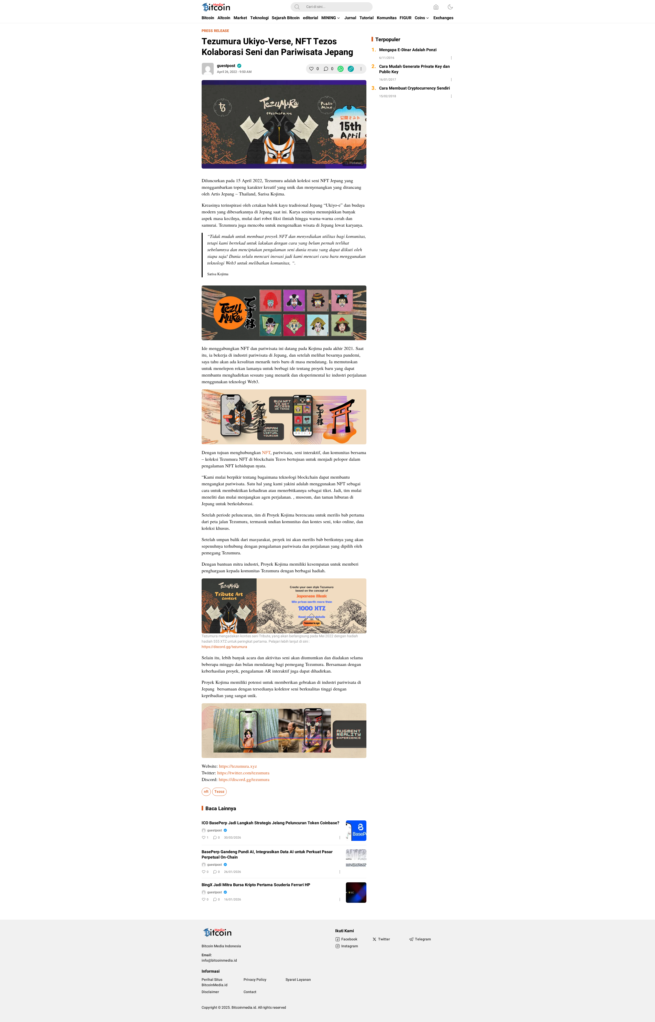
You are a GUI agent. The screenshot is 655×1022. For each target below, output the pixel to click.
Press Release (215, 31)
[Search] (297, 7)
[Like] (311, 69)
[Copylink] (351, 69)
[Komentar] (326, 69)
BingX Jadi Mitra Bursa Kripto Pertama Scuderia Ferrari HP (256, 885)
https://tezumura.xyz (238, 766)
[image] (356, 830)
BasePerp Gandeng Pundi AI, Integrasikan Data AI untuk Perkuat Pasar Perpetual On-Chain (267, 854)
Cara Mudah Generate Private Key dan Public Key (414, 69)
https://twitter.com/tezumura (243, 773)
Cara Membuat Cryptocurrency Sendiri (414, 88)
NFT (266, 452)
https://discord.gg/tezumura (224, 647)
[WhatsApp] (340, 69)
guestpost (226, 66)
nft (206, 791)
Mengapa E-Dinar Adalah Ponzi (407, 50)
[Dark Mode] (450, 7)
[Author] (208, 69)
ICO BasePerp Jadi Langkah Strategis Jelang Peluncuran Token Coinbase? (270, 823)
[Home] (436, 7)
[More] (361, 69)
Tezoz (219, 791)
